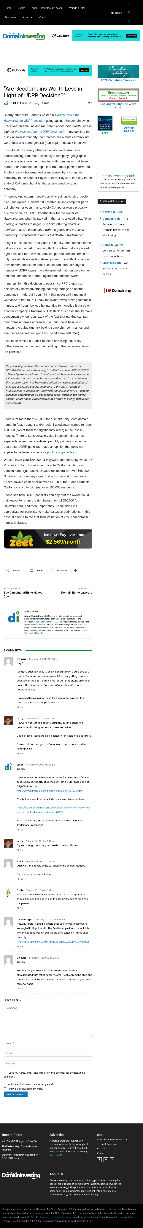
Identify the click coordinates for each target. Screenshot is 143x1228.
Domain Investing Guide (118, 176)
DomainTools (111, 218)
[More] (75, 570)
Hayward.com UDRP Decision (41, 131)
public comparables (60, 452)
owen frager (25, 919)
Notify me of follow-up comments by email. (30, 1084)
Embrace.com (112, 263)
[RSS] (129, 12)
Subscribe (116, 13)
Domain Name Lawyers (76, 592)
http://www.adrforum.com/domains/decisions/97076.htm (49, 790)
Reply (20, 707)
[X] (129, 21)
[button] (139, 12)
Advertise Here (113, 212)
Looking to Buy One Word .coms (118, 105)
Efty (105, 132)
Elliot (20, 764)
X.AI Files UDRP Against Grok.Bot (19, 1141)
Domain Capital (113, 245)
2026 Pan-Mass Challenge (118, 80)
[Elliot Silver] (7, 103)
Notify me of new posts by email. (25, 1088)
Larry (20, 718)
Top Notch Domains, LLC (47, 622)
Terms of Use (80, 624)
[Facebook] (129, 4)
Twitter (84, 630)
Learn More (60, 1155)
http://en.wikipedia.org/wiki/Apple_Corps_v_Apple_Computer (53, 941)
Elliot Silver (20, 103)
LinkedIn (39, 633)
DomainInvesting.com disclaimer (55, 1217)
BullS (20, 861)
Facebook (29, 633)
